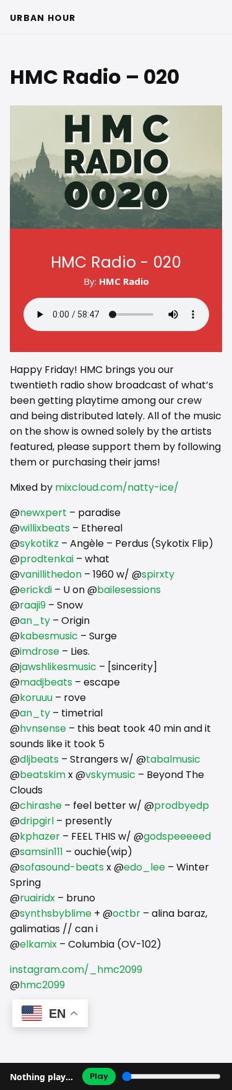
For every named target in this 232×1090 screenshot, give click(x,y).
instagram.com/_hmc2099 (76, 969)
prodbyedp (181, 805)
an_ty (35, 620)
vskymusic (110, 775)
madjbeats (46, 682)
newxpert (43, 513)
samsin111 (41, 852)
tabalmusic (173, 759)
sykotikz (39, 543)
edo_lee (144, 867)
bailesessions (129, 590)
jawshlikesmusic (58, 667)
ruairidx (37, 898)
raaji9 (33, 605)
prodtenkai (47, 559)
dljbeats (39, 759)
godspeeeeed (177, 836)
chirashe (41, 805)
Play (99, 1076)
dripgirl (37, 821)
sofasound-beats (62, 867)
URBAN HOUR (43, 18)
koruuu (36, 697)
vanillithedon (51, 574)
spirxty (158, 574)
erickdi (36, 590)
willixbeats (45, 528)
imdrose (39, 651)
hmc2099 (42, 985)
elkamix (38, 944)
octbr (126, 913)
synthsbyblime (56, 913)
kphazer (40, 836)
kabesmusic (49, 636)
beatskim (43, 775)
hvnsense (43, 728)
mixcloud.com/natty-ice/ (117, 487)
